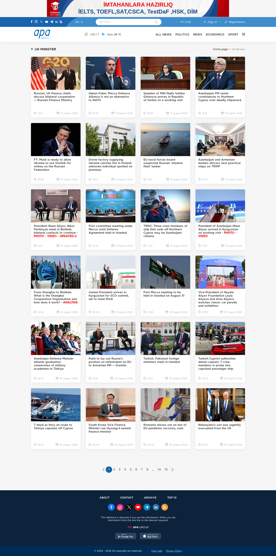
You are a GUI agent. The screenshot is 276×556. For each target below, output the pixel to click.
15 (166, 469)
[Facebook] (31, 22)
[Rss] (61, 22)
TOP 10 (171, 497)
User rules (156, 550)
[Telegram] (51, 22)
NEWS (197, 34)
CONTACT (126, 497)
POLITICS (182, 34)
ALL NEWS (163, 34)
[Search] (156, 22)
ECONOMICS (215, 34)
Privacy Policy (174, 550)
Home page (220, 49)
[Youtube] (46, 22)
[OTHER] (241, 34)
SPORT (233, 34)
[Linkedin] (56, 22)
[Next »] (172, 470)
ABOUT (104, 497)
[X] (41, 22)
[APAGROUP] (138, 527)
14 (159, 469)
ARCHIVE (150, 497)
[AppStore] (150, 536)
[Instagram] (36, 22)
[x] (129, 507)
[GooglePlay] (125, 536)
